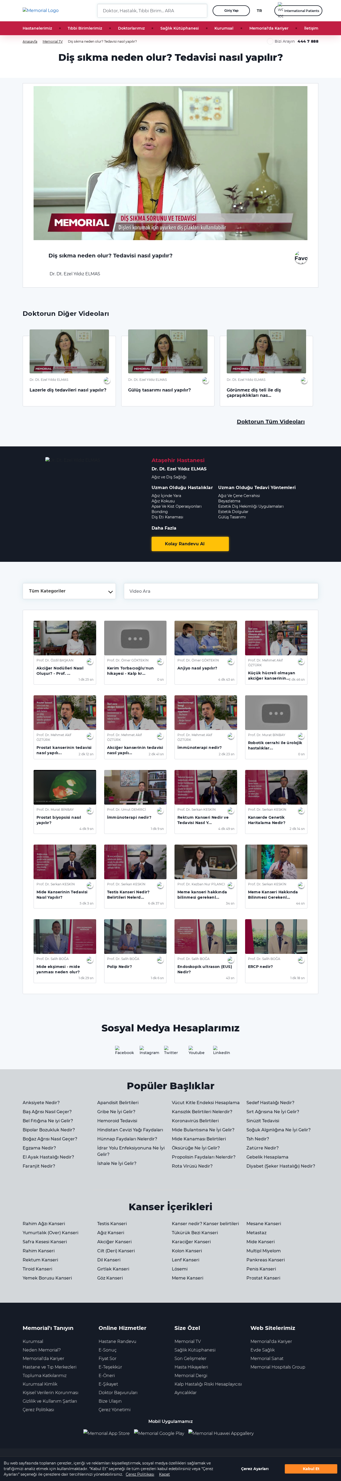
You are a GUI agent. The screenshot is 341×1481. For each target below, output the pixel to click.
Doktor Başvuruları (118, 1392)
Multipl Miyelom (263, 1250)
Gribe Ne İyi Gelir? (116, 1111)
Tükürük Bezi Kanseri (195, 1232)
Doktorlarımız (131, 28)
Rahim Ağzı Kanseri (44, 1223)
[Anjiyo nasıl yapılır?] (205, 638)
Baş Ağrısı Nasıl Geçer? (47, 1111)
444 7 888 (308, 41)
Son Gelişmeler (190, 1358)
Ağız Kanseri (110, 1232)
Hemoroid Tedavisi (117, 1120)
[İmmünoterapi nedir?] (205, 712)
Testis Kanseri (112, 1223)
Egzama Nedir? (39, 1148)
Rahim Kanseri (39, 1250)
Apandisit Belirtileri (118, 1102)
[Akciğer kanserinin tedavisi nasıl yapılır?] (135, 712)
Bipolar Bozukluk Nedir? (49, 1129)
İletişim (311, 28)
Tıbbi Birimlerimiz (85, 28)
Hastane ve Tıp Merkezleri (49, 1367)
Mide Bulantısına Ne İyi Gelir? (203, 1129)
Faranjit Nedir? (39, 1166)
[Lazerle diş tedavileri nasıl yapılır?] (69, 351)
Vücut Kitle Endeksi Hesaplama (206, 1102)
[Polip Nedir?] (135, 936)
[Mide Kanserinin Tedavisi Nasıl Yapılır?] (65, 862)
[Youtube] (195, 1052)
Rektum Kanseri (40, 1259)
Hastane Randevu (117, 1341)
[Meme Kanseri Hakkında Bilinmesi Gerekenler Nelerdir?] (276, 862)
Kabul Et (311, 1468)
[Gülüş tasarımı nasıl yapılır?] (168, 351)
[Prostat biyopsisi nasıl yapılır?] (65, 787)
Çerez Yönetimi (115, 1409)
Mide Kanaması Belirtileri (199, 1138)
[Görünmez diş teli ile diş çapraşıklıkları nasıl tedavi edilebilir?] (266, 351)
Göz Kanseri (110, 1278)
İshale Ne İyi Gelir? (116, 1163)
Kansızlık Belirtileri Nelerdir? (202, 1111)
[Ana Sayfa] (41, 10)
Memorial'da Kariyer (269, 28)
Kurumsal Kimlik (40, 1384)
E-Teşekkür (110, 1367)
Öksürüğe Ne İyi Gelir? (196, 1148)
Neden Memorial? (42, 1350)
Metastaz (256, 1232)
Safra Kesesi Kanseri (45, 1241)
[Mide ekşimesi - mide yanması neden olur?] (65, 936)
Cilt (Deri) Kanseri (116, 1250)
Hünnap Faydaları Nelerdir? (127, 1138)
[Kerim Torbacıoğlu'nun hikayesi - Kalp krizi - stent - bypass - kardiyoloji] (135, 638)
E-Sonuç (108, 1350)
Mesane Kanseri (263, 1223)
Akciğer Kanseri (114, 1241)
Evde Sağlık (262, 1350)
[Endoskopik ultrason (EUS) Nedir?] (205, 936)
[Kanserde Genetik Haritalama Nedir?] (276, 787)
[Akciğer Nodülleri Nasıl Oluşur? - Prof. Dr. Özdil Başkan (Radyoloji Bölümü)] (65, 638)
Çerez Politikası (140, 1474)
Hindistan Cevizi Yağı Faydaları (130, 1129)
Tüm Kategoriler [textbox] (47, 591)
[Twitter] (170, 1052)
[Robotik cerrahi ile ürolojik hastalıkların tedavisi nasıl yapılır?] (276, 712)
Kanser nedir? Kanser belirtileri (205, 1223)
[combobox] (69, 591)
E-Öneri (107, 1375)
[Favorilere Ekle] (301, 257)
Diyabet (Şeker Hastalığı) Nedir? (280, 1166)
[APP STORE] (108, 1433)
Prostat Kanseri (263, 1278)
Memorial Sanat (266, 1358)
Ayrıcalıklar (185, 1392)
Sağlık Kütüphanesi (179, 28)
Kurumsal (223, 28)
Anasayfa (30, 41)
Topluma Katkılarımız (45, 1375)
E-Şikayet (108, 1384)
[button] (201, 10)
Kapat (164, 1474)
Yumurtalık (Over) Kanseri (50, 1232)
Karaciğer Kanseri (191, 1241)
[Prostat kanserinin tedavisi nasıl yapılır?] (65, 712)
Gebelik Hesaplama (267, 1157)
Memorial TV (53, 41)
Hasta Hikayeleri (191, 1367)
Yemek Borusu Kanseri (47, 1278)
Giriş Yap (231, 11)
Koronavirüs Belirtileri (195, 1120)
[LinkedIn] (219, 1052)
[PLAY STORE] (159, 1433)
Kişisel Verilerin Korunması (50, 1392)
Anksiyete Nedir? (41, 1102)
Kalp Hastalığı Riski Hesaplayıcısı (208, 1384)
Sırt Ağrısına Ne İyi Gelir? (272, 1111)
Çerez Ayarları (255, 1468)
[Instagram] (146, 1052)
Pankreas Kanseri (265, 1259)
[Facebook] (121, 1052)
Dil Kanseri (108, 1259)
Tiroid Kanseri (37, 1269)
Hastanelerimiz (37, 28)
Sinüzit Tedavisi (262, 1120)
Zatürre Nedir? (262, 1148)
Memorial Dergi (190, 1375)
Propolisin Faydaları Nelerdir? (204, 1157)
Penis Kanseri (261, 1269)
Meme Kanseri (187, 1278)
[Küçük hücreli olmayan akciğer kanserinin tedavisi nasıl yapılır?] (276, 638)
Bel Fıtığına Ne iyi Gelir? (48, 1120)
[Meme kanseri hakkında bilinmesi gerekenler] (205, 862)
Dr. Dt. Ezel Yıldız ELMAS (74, 273)
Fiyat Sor (107, 1358)
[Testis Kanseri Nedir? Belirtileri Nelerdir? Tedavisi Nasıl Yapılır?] (135, 862)
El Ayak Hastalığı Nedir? (48, 1157)
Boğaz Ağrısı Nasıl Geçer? (50, 1138)
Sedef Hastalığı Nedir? (270, 1102)
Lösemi (180, 1269)
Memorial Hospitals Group (277, 1367)
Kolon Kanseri (187, 1250)
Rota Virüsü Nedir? (192, 1166)
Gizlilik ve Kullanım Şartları (50, 1401)
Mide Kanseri (260, 1241)
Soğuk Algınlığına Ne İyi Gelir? (278, 1129)
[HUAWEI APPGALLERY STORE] (223, 1433)
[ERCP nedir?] (276, 936)
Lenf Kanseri (185, 1259)
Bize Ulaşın (110, 1401)
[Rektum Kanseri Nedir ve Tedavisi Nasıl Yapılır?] (205, 787)
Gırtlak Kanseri (113, 1269)
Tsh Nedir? (257, 1138)
